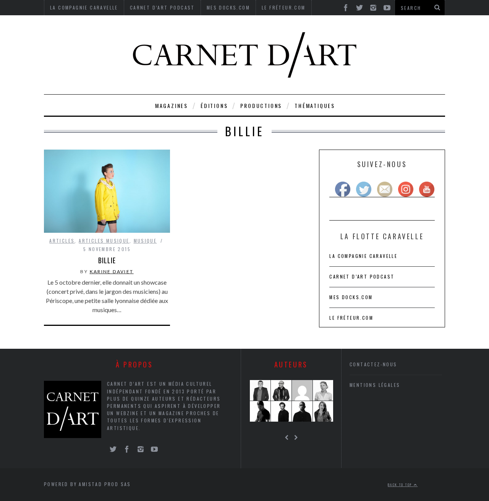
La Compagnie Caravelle (363, 256)
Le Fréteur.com (351, 317)
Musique (145, 240)
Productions (261, 105)
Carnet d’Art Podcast (361, 276)
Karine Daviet (112, 271)
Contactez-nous (373, 364)
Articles (61, 240)
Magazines (171, 105)
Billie (106, 260)
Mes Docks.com (350, 297)
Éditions (214, 105)
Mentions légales (375, 385)
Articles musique (104, 240)
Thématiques (315, 105)
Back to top (401, 484)
